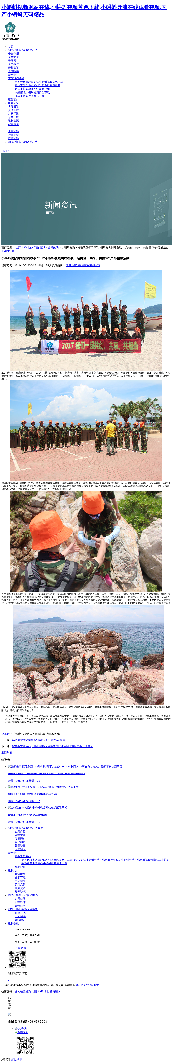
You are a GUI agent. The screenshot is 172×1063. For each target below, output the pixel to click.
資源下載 (13, 110)
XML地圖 (43, 991)
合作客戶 (13, 64)
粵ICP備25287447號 (87, 985)
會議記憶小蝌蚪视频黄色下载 (32, 92)
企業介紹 (13, 53)
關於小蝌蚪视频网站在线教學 (25, 828)
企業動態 (13, 131)
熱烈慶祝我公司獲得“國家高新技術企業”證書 (39, 740)
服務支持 (13, 103)
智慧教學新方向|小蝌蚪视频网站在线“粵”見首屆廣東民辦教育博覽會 (52, 746)
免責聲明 (55, 991)
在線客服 (22, 1032)
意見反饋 (13, 117)
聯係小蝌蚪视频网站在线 (23, 141)
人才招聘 (13, 71)
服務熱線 (13, 923)
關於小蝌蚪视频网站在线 (23, 50)
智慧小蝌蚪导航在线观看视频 (32, 88)
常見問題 (13, 113)
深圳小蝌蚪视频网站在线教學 (83, 265)
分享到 (5, 733)
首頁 (10, 46)
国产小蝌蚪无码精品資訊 (23, 127)
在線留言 (20, 919)
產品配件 (13, 99)
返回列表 (6, 752)
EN (8, 151)
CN (3, 151)
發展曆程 (13, 60)
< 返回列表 (7, 251)
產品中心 (13, 74)
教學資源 (13, 124)
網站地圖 (31, 991)
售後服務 (13, 106)
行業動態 (13, 134)
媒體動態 (13, 138)
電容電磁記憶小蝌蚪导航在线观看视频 (37, 85)
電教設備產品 (16, 78)
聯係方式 (20, 912)
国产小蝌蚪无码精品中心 (23, 895)
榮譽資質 (13, 67)
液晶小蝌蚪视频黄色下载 (29, 96)
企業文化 (13, 57)
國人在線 (20, 991)
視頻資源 (13, 120)
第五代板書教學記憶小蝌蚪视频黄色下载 (39, 81)
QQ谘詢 (22, 1028)
